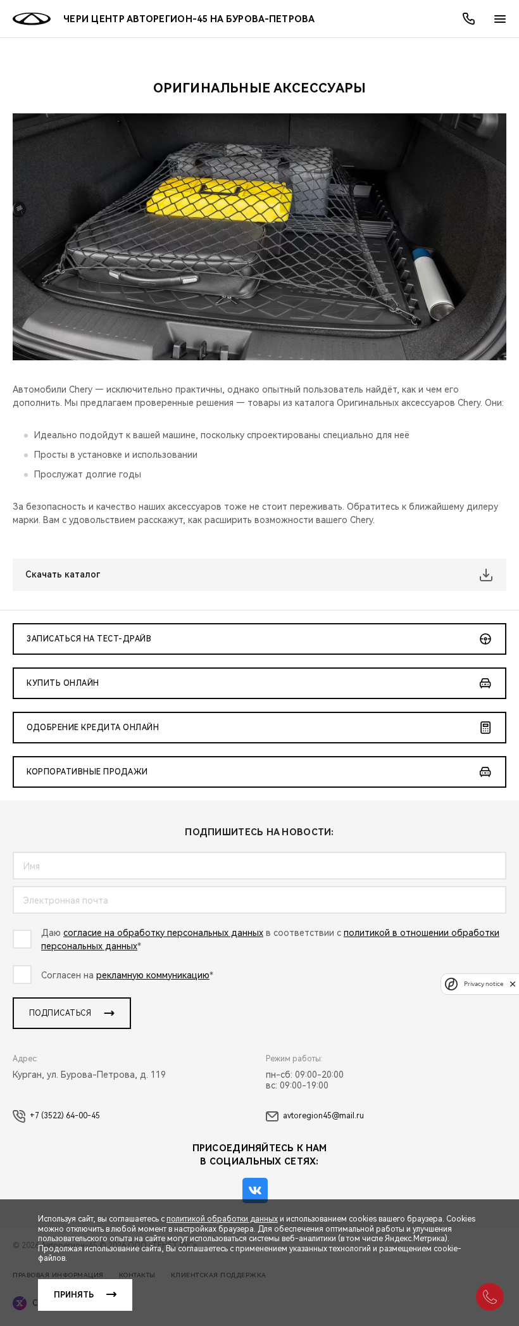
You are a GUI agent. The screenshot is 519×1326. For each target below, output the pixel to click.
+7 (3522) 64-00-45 (65, 1115)
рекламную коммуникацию (152, 975)
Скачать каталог (62, 574)
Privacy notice (483, 983)
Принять (74, 1295)
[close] (512, 983)
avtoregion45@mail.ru (323, 1115)
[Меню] (500, 19)
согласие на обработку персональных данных (163, 933)
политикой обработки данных (222, 1219)
